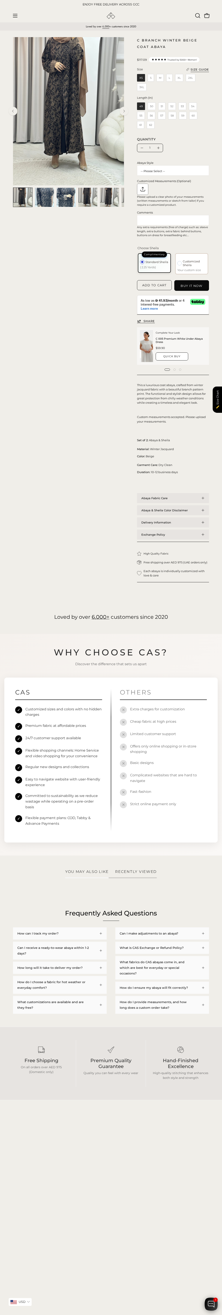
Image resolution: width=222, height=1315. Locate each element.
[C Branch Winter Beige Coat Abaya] (23, 197)
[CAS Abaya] (111, 15)
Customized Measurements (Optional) (164, 181)
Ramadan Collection (28, 1219)
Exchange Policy (153, 534)
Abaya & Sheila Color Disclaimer (164, 510)
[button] (197, 16)
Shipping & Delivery (69, 1202)
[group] (111, 4)
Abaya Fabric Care (154, 498)
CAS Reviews (23, 1226)
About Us (61, 1214)
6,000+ (100, 617)
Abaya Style (145, 163)
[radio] (141, 78)
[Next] (124, 111)
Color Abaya (22, 1202)
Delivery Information (156, 522)
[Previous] (13, 111)
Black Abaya (22, 1195)
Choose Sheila (148, 248)
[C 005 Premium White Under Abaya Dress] (146, 346)
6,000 (105, 26)
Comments (145, 212)
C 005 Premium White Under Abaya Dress (179, 340)
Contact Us (62, 1221)
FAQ (57, 1195)
